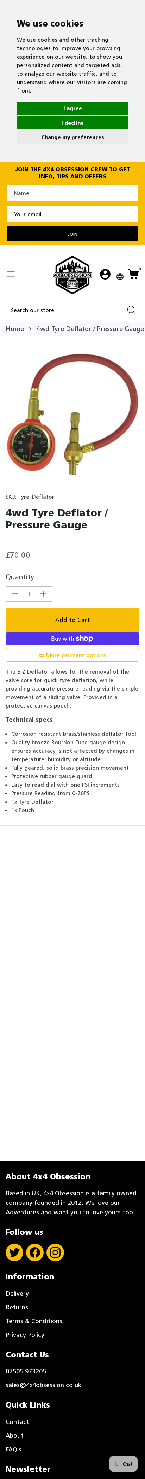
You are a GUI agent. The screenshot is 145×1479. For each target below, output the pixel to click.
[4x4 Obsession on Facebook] (35, 1252)
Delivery (17, 1293)
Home (15, 329)
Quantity (20, 577)
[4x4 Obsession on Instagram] (55, 1252)
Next (132, 414)
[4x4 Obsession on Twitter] (14, 1252)
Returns (17, 1307)
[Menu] (10, 274)
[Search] (131, 310)
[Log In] (105, 275)
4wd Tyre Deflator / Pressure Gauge (90, 329)
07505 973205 (26, 1371)
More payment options (76, 654)
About (15, 1435)
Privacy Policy (25, 1334)
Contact (17, 1421)
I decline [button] (72, 123)
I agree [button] (72, 108)
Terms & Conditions (34, 1321)
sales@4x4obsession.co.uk (43, 1385)
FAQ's (13, 1449)
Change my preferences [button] (72, 137)
